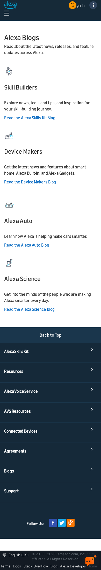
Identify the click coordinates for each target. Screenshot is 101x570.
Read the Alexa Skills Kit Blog (29, 117)
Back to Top (51, 335)
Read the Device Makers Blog (30, 181)
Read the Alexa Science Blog (29, 309)
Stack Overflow (36, 566)
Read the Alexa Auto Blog (26, 245)
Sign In (79, 5)
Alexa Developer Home (78, 566)
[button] (17, 554)
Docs (17, 566)
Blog (54, 566)
